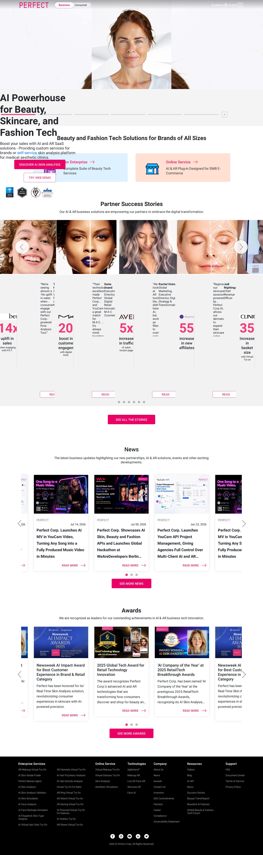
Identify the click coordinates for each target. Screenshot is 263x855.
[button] (230, 5)
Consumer (81, 5)
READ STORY (53, 395)
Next (245, 523)
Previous (18, 523)
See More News (131, 583)
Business (64, 5)
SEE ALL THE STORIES (131, 420)
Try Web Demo (40, 178)
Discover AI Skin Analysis (39, 164)
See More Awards (131, 733)
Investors (217, 5)
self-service (27, 152)
